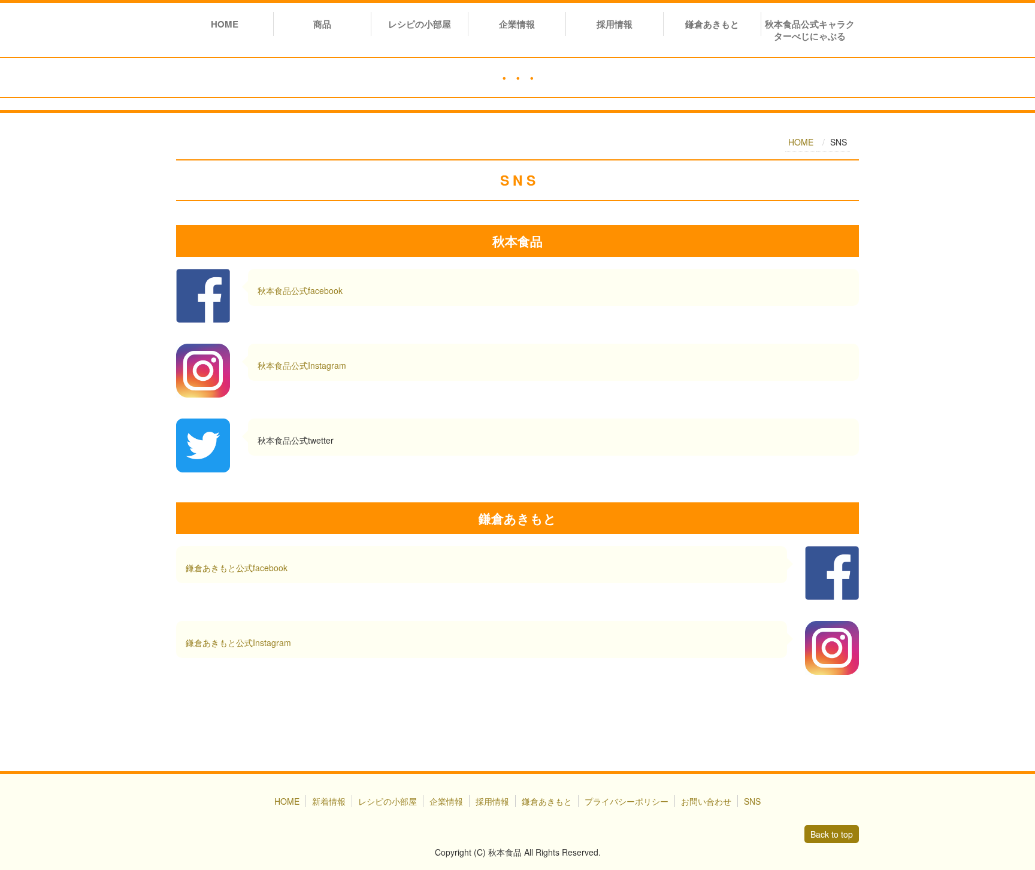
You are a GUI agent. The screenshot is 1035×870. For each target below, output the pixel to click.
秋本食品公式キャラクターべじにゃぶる (810, 30)
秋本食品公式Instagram (302, 365)
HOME (224, 24)
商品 (322, 24)
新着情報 (329, 801)
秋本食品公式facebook (300, 290)
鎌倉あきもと (712, 24)
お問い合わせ (706, 801)
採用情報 (614, 24)
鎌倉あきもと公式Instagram (238, 642)
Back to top (831, 834)
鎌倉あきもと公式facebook (237, 568)
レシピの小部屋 (419, 24)
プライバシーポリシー (626, 801)
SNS (752, 801)
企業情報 (517, 24)
